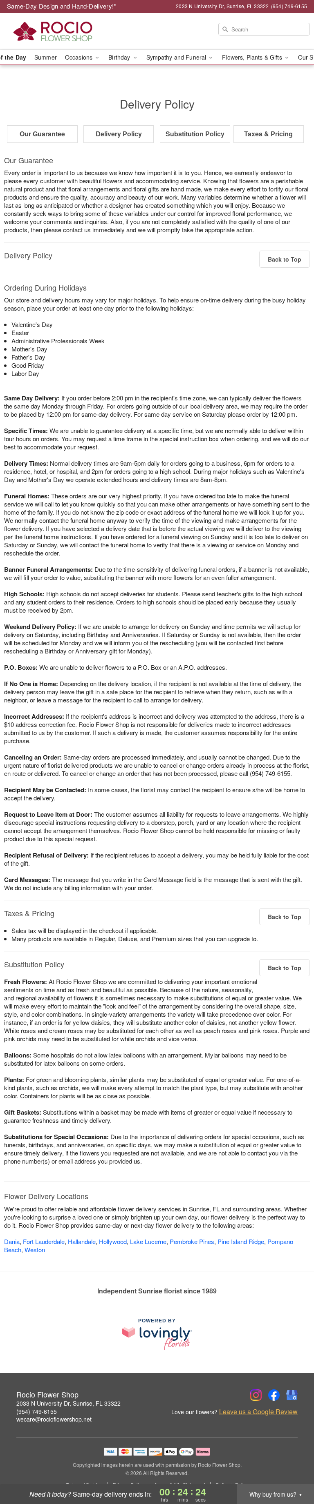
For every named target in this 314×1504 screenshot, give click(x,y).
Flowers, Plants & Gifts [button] (252, 57)
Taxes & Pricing (268, 133)
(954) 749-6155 (36, 1411)
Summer (45, 57)
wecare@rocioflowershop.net (54, 1419)
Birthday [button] (120, 57)
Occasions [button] (79, 57)
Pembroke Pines (192, 1241)
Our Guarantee (42, 133)
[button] (292, 1469)
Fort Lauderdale (44, 1241)
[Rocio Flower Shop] (54, 31)
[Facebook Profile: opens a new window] (274, 1395)
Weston (35, 1249)
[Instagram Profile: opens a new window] (256, 1395)
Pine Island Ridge (241, 1241)
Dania (12, 1241)
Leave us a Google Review (258, 1411)
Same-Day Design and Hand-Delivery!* (62, 6)
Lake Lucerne (148, 1241)
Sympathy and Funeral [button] (177, 57)
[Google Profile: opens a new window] (292, 1395)
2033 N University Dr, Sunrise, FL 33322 (68, 1403)
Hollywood (113, 1241)
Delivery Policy (119, 133)
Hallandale (82, 1241)
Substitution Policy (195, 133)
